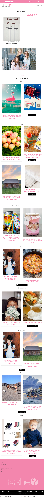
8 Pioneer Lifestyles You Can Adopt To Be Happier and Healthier (11, 197)
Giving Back (3, 464)
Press (2, 462)
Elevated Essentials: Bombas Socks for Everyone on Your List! (11, 452)
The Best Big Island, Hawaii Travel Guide (11, 403)
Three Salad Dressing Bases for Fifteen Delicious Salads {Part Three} (32, 156)
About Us (3, 469)
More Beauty (32, 194)
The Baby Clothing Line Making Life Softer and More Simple (32, 452)
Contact (18, 496)
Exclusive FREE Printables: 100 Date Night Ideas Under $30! (32, 240)
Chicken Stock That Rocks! (32, 322)
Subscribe (3, 460)
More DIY (22, 369)
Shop (2, 471)
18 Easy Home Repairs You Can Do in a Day (11, 42)
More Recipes (32, 160)
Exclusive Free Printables (6, 468)
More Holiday (32, 115)
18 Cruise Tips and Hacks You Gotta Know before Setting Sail (32, 407)
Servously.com (40, 496)
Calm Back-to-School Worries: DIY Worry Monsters (11, 278)
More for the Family (22, 284)
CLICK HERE (9, 1)
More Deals (32, 456)
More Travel (22, 412)
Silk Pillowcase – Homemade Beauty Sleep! (32, 190)
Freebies (3, 473)
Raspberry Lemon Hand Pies (32, 112)
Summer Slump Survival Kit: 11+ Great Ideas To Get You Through (11, 117)
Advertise (3, 465)
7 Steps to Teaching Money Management (11, 323)
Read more (22, 75)
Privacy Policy (24, 496)
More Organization (32, 325)
